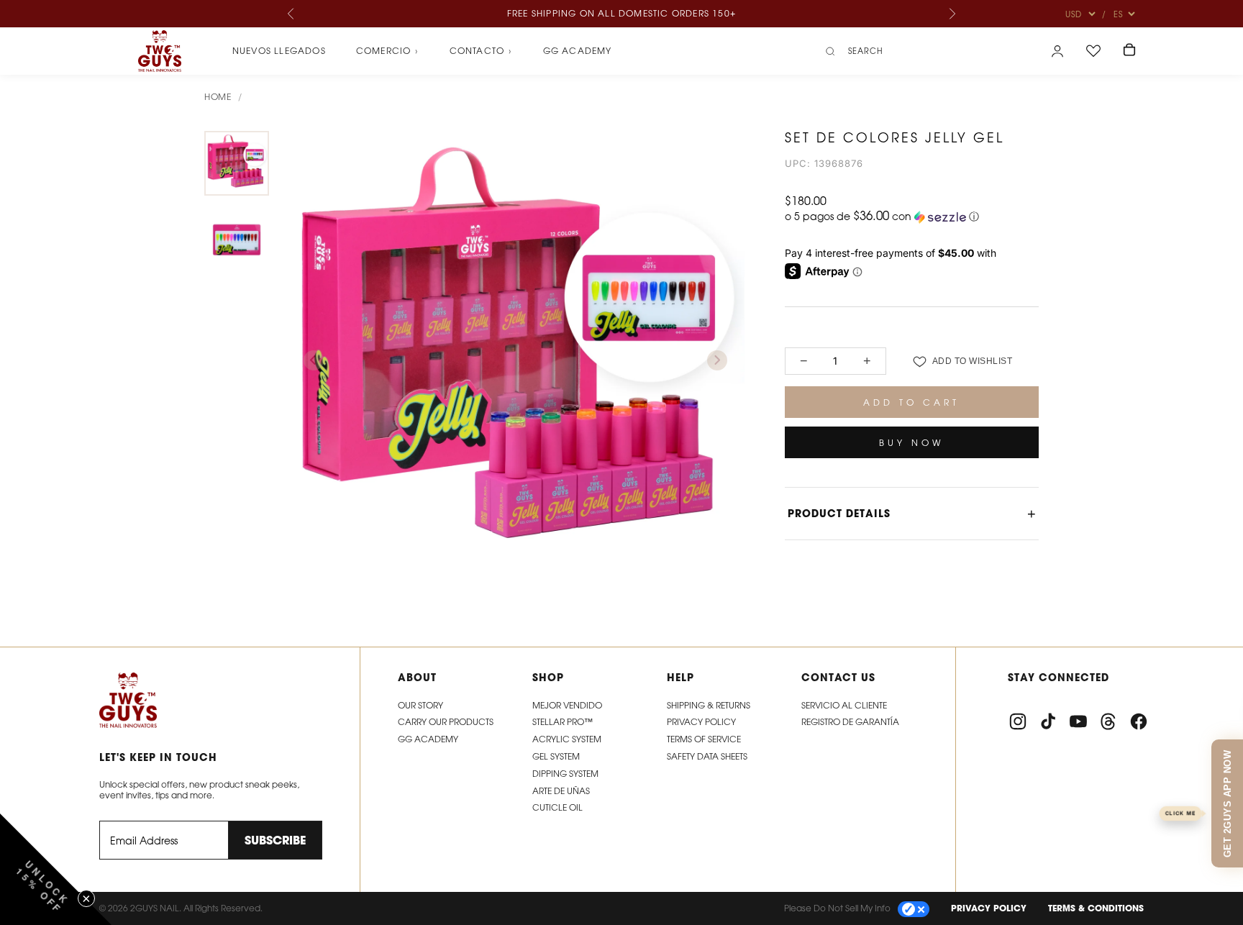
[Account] (1057, 51)
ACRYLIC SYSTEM (566, 739)
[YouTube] (1078, 721)
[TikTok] (1048, 721)
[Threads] (1108, 721)
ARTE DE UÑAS (561, 790)
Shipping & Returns (708, 705)
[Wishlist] (1093, 51)
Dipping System (565, 773)
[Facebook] (1139, 721)
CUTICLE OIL (557, 807)
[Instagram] (1018, 721)
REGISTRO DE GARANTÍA (850, 721)
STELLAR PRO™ (562, 721)
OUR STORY (420, 705)
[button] (912, 216)
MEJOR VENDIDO (567, 705)
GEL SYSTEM (556, 756)
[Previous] (291, 13)
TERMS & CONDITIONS (1096, 908)
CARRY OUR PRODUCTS (445, 721)
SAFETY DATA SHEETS (707, 756)
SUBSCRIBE (275, 840)
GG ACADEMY (428, 739)
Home (217, 97)
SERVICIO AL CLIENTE (844, 705)
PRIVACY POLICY (988, 908)
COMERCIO (387, 51)
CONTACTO (481, 51)
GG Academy (577, 50)
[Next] (952, 13)
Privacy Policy (701, 721)
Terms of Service (704, 739)
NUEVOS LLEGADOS (279, 50)
